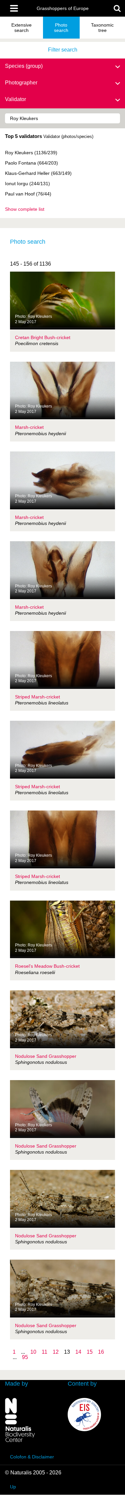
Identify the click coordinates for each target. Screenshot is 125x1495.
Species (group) (24, 66)
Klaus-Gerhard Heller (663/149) (38, 173)
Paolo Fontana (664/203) (31, 163)
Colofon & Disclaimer (32, 1456)
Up (13, 1486)
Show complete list (24, 209)
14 (78, 1352)
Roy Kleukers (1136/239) (31, 152)
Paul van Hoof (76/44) (28, 193)
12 (56, 1352)
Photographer (21, 82)
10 (33, 1352)
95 (25, 1357)
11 (44, 1352)
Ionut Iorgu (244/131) (27, 183)
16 (101, 1352)
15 (90, 1352)
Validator (15, 99)
